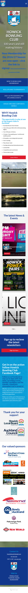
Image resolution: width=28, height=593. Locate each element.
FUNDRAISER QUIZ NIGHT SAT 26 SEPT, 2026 (13, 247)
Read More (7, 253)
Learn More (14, 157)
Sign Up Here (14, 350)
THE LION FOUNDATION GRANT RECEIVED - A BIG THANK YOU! (13, 317)
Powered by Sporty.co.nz (14, 588)
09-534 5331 (14, 556)
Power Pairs (7, 283)
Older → (14, 329)
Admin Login (15, 589)
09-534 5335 (17, 559)
